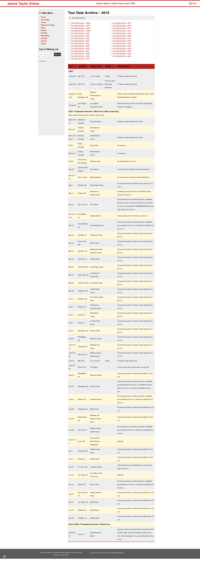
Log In (43, 43)
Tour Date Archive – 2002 (80, 38)
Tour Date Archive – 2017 (121, 38)
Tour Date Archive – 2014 (121, 30)
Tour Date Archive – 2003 (80, 40)
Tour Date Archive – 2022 (121, 48)
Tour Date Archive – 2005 (80, 46)
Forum (43, 22)
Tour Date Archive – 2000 (80, 33)
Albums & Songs (48, 25)
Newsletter (45, 35)
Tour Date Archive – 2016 (121, 35)
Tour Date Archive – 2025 (121, 56)
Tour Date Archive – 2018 (121, 40)
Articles (44, 33)
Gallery (44, 30)
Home (43, 17)
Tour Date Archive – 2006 (80, 48)
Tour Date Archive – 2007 (80, 51)
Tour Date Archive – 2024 (121, 53)
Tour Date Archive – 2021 (121, 46)
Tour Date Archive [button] (78, 18)
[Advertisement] (51, 97)
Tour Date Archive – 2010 (80, 58)
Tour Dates (45, 19)
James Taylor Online (23, 3)
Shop (43, 27)
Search (44, 41)
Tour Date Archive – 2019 (121, 43)
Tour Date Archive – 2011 (121, 23)
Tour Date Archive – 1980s (80, 28)
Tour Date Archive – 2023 (121, 51)
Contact (44, 38)
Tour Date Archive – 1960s (80, 23)
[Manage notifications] (4, 556)
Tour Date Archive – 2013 (121, 28)
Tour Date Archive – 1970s (80, 25)
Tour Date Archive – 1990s (80, 30)
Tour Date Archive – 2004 (80, 43)
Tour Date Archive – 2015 (121, 33)
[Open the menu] (190, 3)
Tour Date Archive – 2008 (80, 53)
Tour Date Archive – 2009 (80, 56)
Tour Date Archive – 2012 (121, 25)
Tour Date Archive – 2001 (80, 35)
